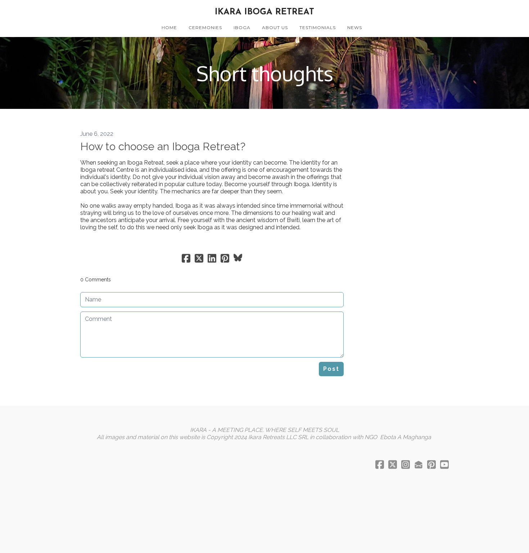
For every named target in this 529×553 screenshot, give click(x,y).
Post (331, 368)
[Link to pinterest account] (431, 464)
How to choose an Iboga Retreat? (162, 146)
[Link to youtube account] (444, 464)
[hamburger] (48, 11)
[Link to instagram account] (405, 464)
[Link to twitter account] (392, 464)
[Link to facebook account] (379, 464)
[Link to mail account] (418, 464)
